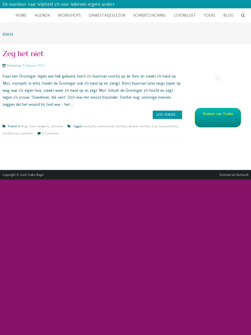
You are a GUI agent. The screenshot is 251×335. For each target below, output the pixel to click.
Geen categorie (39, 126)
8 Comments (50, 133)
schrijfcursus (10, 133)
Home (21, 15)
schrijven (27, 133)
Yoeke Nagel (35, 175)
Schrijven (56, 126)
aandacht (89, 126)
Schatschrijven (168, 126)
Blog (228, 15)
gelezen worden (139, 126)
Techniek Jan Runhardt (234, 175)
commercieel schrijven (112, 126)
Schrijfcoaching (149, 15)
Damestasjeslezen (107, 15)
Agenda (42, 15)
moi (154, 126)
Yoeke (209, 15)
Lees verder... (167, 115)
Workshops (69, 15)
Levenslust (185, 15)
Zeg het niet (23, 53)
